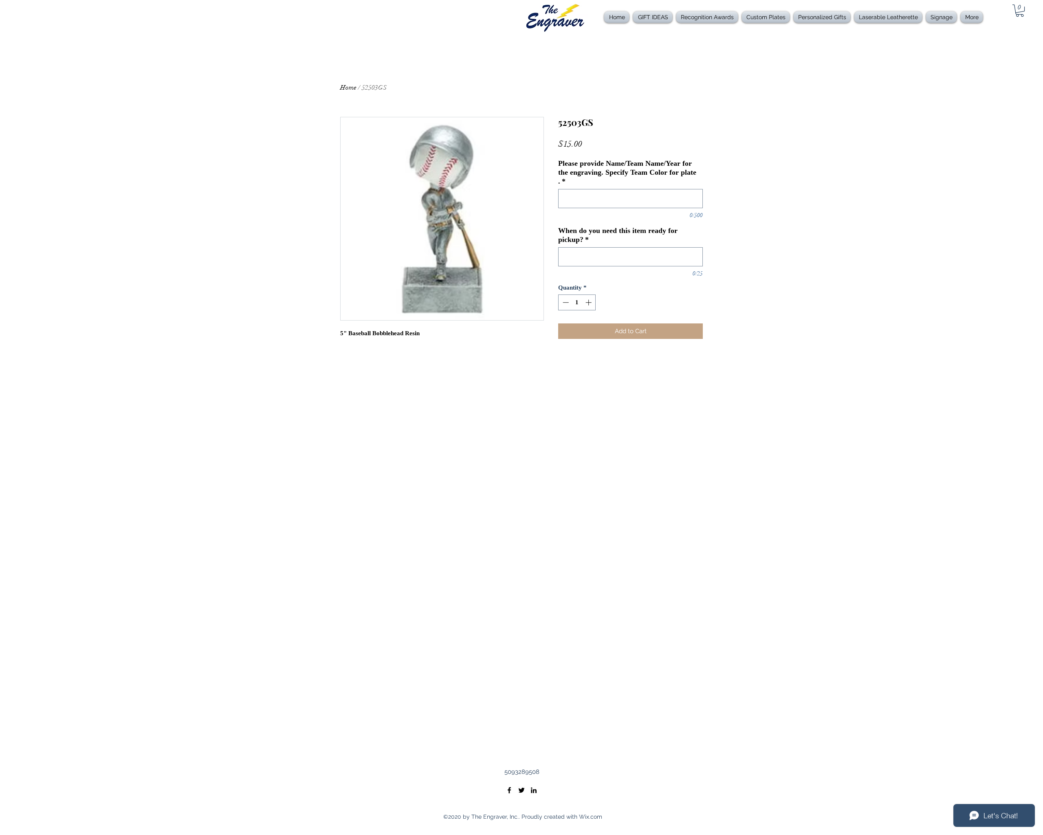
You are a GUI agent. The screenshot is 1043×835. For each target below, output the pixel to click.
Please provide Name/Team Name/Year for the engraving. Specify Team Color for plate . (627, 172)
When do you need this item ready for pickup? (618, 235)
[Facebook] (509, 790)
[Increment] (589, 302)
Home (348, 88)
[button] (707, 17)
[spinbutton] (577, 302)
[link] (1019, 10)
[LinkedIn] (534, 790)
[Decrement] (564, 302)
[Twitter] (521, 790)
